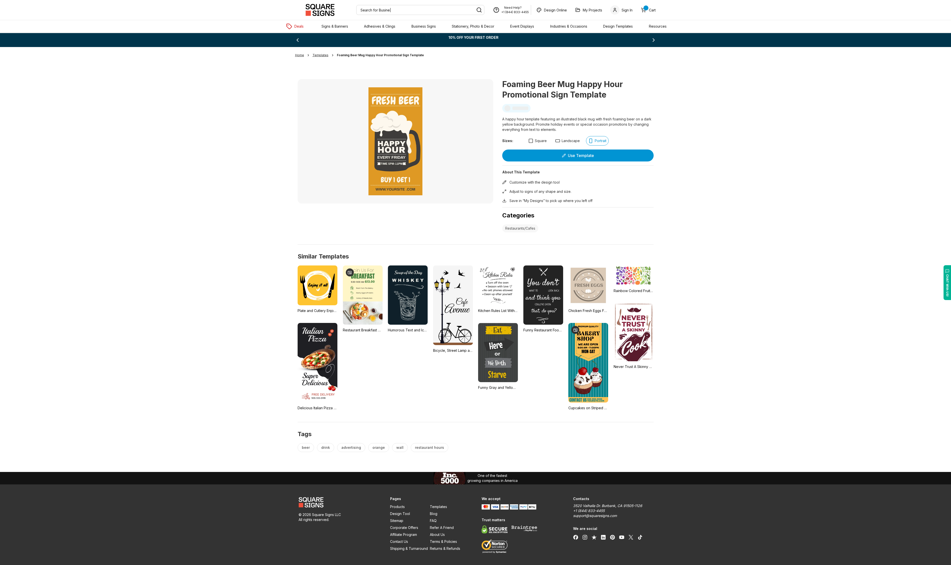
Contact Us (399, 541)
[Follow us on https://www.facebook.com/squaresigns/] (575, 537)
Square (541, 141)
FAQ (433, 520)
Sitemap (396, 520)
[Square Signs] (320, 10)
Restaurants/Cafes (520, 228)
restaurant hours (429, 447)
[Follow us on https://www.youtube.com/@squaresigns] (621, 537)
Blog (433, 514)
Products (397, 507)
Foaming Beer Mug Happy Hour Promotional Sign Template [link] (380, 55)
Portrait (600, 141)
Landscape (571, 141)
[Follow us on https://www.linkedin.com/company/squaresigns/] (603, 537)
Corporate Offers (404, 527)
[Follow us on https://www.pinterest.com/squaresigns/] (612, 537)
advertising (351, 447)
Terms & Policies (443, 541)
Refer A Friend (442, 527)
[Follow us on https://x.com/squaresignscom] (631, 537)
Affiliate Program (403, 534)
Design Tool (400, 514)
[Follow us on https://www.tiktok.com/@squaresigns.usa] (640, 537)
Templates (438, 507)
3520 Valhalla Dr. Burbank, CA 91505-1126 (607, 506)
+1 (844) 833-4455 (515, 12)
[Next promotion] (654, 40)
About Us (437, 534)
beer (306, 447)
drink (325, 447)
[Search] (479, 10)
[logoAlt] (338, 502)
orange (378, 447)
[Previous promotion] (298, 40)
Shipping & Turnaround (409, 548)
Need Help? (513, 7)
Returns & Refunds (445, 548)
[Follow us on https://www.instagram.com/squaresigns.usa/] (585, 537)
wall (400, 447)
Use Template (581, 155)
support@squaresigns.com (595, 516)
